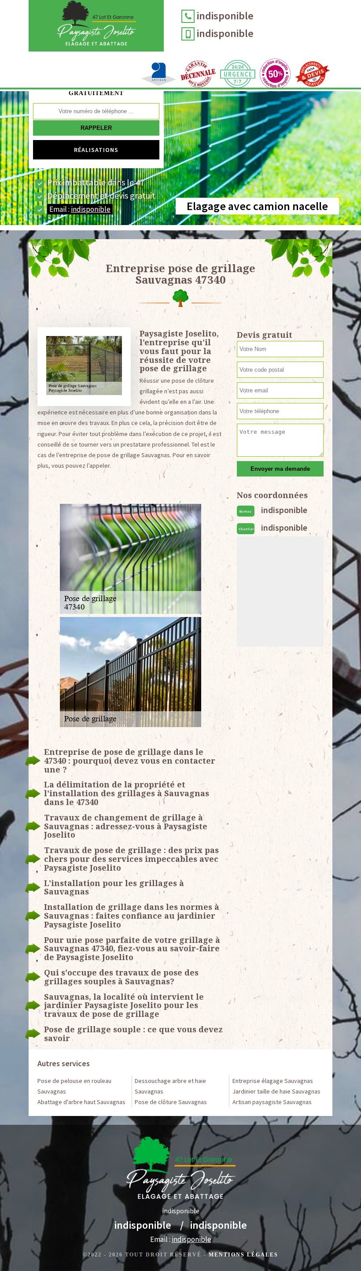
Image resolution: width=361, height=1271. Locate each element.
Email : (80, 209)
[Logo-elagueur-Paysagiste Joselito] (96, 26)
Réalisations (96, 150)
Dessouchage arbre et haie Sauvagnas (170, 1086)
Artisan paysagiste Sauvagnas (272, 1102)
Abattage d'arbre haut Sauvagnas (81, 1102)
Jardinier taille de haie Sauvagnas (276, 1091)
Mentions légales (243, 1255)
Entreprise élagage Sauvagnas (272, 1081)
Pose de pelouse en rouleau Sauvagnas (74, 1086)
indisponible (225, 15)
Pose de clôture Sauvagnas (171, 1102)
